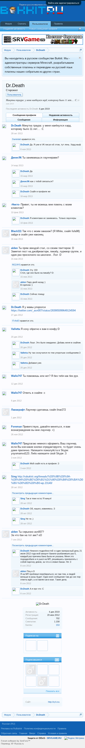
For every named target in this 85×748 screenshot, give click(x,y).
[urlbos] (42, 681)
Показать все (52, 691)
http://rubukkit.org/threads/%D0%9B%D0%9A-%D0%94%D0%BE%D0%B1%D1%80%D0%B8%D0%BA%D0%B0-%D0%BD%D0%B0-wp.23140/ (47, 480)
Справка (41, 733)
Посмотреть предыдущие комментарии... (33, 493)
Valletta (15, 328)
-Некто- (15, 204)
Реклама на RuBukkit (11, 728)
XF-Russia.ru (17, 743)
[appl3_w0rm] (54, 669)
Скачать (22, 23)
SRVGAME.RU (54, 738)
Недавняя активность (61, 115)
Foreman (16, 426)
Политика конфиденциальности (40, 728)
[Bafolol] (54, 681)
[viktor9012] (31, 669)
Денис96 (16, 157)
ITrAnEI (15, 321)
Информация (60, 120)
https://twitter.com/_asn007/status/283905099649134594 (43, 310)
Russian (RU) (8, 724)
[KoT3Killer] (31, 681)
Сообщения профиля (24, 115)
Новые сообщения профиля (43, 29)
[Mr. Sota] (42, 645)
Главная (23, 733)
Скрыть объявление (79, 57)
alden (14, 248)
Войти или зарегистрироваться (63, 3)
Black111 (16, 231)
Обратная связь (9, 733)
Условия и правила (57, 733)
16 (57, 660)
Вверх (32, 733)
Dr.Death (16, 125)
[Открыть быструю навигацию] (80, 50)
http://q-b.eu (54, 702)
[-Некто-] (42, 669)
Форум (8, 23)
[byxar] (31, 645)
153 (58, 625)
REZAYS (16, 264)
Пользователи (40, 24)
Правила (58, 23)
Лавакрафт (18, 409)
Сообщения (24, 120)
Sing (14, 476)
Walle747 (16, 375)
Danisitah (16, 139)
